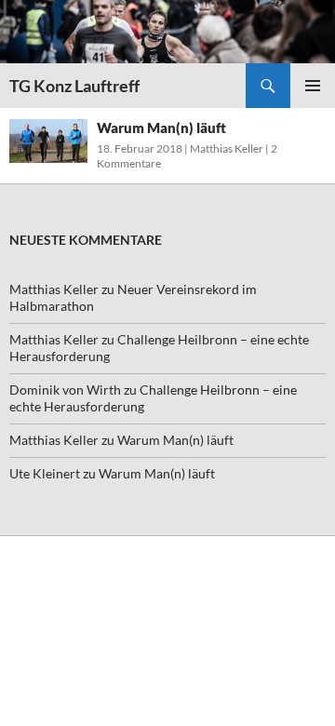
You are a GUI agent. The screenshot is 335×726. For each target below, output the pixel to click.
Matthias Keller (226, 148)
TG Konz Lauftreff (74, 85)
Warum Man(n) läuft (161, 127)
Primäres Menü (312, 85)
